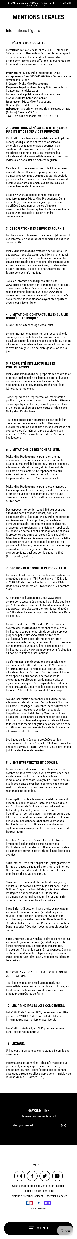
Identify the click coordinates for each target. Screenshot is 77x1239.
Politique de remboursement (26, 1195)
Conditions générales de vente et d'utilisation (38, 1185)
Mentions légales (57, 1195)
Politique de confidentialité (38, 1190)
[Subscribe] (63, 1125)
